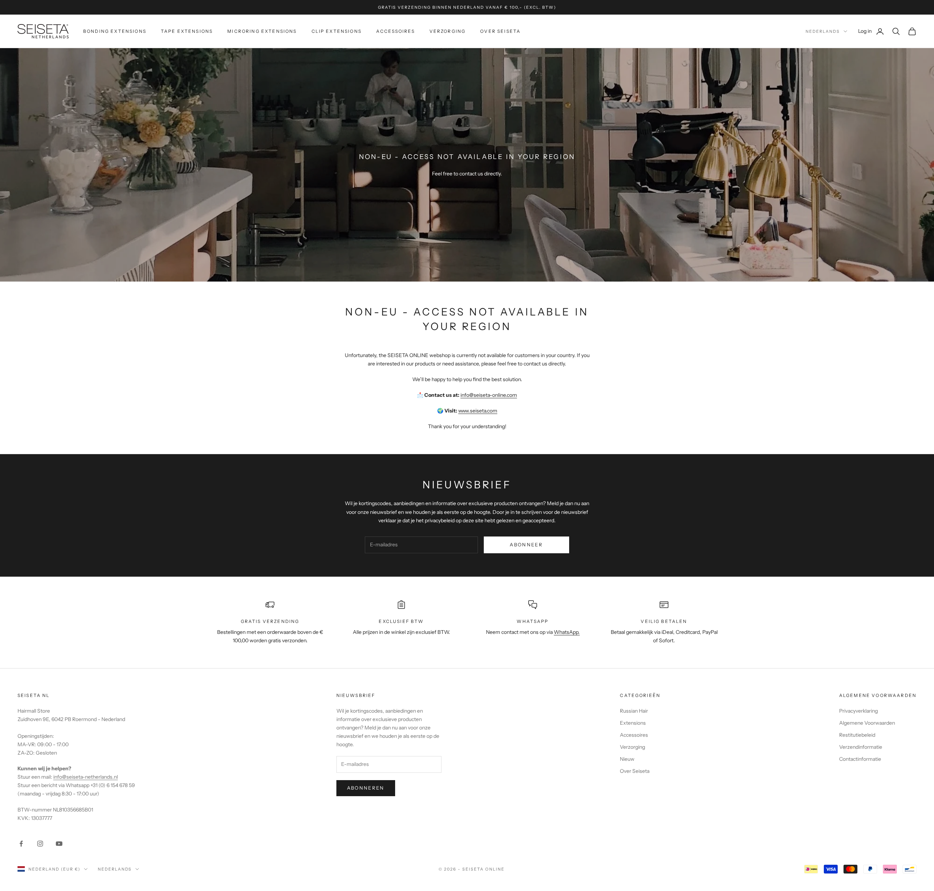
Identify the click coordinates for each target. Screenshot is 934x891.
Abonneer (526, 544)
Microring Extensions (262, 31)
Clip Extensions (337, 31)
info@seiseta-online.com (488, 395)
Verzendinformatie (860, 747)
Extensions (633, 723)
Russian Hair (634, 711)
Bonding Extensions (114, 31)
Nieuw (627, 759)
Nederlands (823, 31)
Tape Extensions (187, 31)
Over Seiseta (500, 31)
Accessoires (395, 31)
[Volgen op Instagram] (40, 843)
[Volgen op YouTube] (59, 843)
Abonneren (366, 788)
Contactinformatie (860, 759)
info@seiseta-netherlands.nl (85, 777)
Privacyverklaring (858, 711)
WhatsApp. (567, 632)
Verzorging (447, 31)
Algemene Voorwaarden (867, 723)
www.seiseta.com (477, 410)
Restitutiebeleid (857, 735)
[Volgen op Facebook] (21, 843)
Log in (871, 30)
